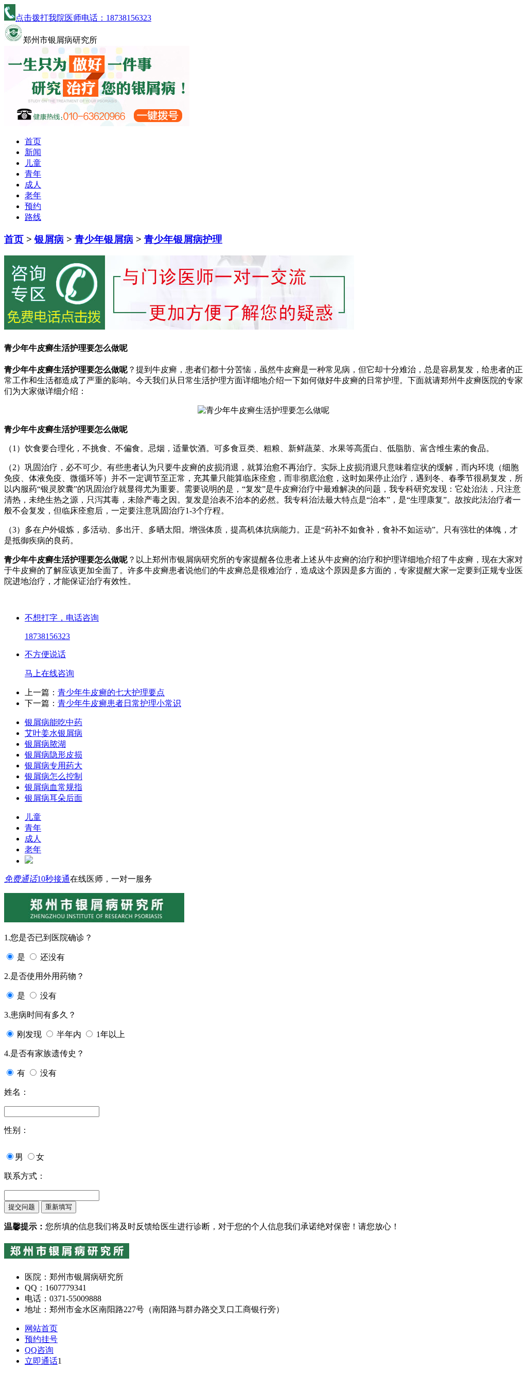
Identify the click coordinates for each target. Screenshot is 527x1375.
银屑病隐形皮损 (53, 754)
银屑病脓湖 (45, 744)
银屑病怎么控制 (53, 776)
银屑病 (49, 239)
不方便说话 (45, 654)
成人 (33, 184)
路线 (33, 217)
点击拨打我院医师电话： (83, 17)
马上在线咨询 (49, 673)
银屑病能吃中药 (53, 722)
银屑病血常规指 (53, 787)
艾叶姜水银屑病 (53, 733)
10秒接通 (53, 878)
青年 (33, 173)
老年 (33, 195)
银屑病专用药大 (53, 765)
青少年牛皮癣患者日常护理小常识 (119, 703)
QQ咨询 (39, 1350)
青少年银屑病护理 (183, 239)
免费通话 (20, 878)
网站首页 (41, 1328)
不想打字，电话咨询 (62, 617)
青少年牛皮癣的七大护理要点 (111, 692)
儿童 (33, 163)
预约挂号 (41, 1339)
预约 (33, 206)
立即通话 (41, 1360)
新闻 (33, 152)
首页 (33, 141)
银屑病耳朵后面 (53, 798)
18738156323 (47, 636)
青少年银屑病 (104, 239)
